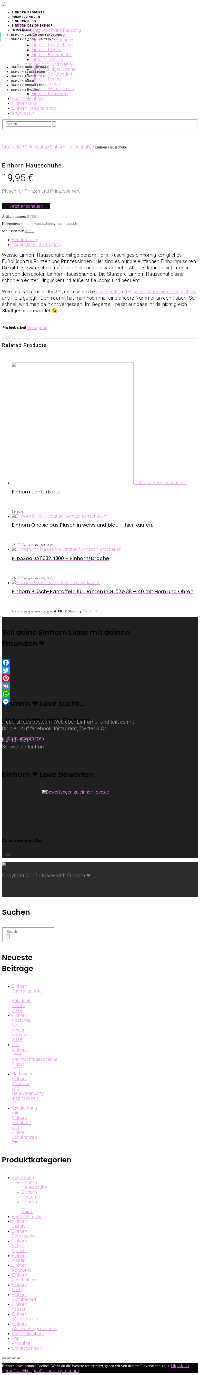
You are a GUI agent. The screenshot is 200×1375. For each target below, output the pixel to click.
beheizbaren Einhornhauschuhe (164, 292)
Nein (18, 1370)
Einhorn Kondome (21, 1267)
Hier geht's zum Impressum (51, 1370)
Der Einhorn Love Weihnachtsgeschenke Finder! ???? (34, 1057)
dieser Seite (73, 268)
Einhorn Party (19, 1287)
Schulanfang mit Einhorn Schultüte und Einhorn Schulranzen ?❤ (24, 1125)
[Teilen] (9, 1358)
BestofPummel (27, 1216)
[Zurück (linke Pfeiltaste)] (4, 1362)
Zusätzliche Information (36, 244)
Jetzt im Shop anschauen (161, 482)
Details (90, 611)
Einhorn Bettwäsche (24, 1233)
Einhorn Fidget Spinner (19, 1245)
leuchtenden (108, 292)
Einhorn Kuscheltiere (24, 1277)
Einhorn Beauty (19, 1223)
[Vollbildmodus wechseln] (14, 1358)
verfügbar (37, 327)
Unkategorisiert (27, 1348)
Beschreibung (26, 239)
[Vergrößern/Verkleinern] (18, 1358)
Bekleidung (36, 147)
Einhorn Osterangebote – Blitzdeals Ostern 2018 (27, 998)
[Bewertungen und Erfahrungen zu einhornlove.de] (75, 792)
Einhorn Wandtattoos (25, 1316)
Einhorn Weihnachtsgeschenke (34, 1326)
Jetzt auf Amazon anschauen (76, 516)
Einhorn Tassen (19, 1306)
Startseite (12, 147)
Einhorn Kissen (19, 1258)
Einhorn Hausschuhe (71, 147)
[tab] (105, 239)
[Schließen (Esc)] (4, 1358)
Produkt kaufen (85, 582)
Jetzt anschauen (26, 206)
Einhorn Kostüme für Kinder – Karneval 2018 (21, 1027)
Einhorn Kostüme (30, 1194)
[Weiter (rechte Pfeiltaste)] (9, 1362)
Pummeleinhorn (28, 1333)
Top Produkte (67, 223)
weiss (29, 231)
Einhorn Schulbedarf (24, 1297)
